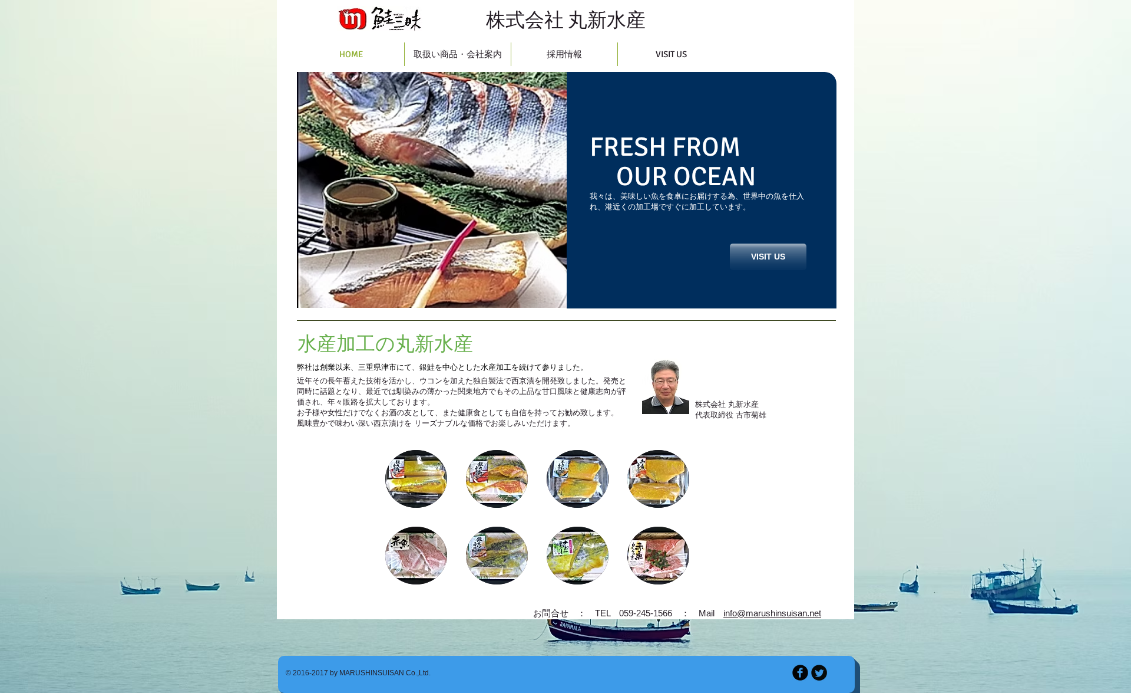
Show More (537, 599)
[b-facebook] (800, 673)
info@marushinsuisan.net (772, 613)
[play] (549, 290)
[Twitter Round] (819, 673)
